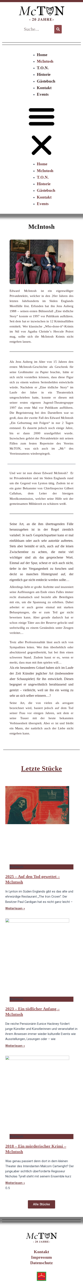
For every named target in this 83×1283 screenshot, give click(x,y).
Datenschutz (41, 1262)
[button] (42, 131)
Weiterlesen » (15, 908)
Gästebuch (46, 81)
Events (43, 94)
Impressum (41, 1257)
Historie (43, 74)
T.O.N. (43, 68)
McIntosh (45, 61)
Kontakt (44, 88)
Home (42, 54)
